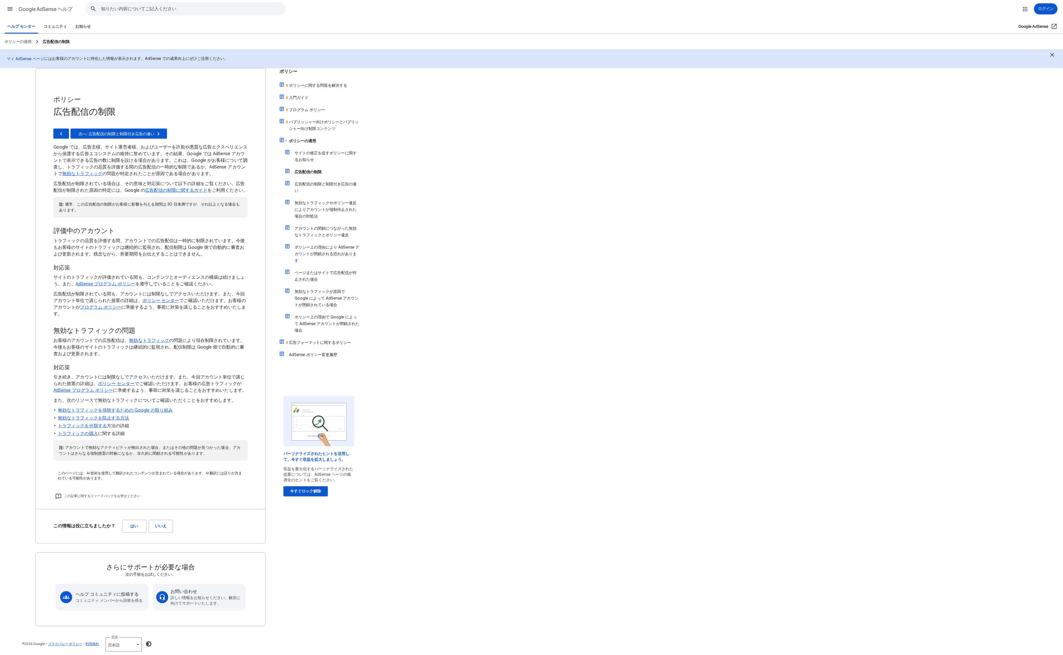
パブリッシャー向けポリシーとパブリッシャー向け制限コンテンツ (324, 125)
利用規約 (92, 644)
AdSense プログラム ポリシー (105, 284)
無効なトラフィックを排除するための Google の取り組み (115, 410)
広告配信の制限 (308, 171)
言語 (114, 637)
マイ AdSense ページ (25, 58)
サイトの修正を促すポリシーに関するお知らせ (326, 156)
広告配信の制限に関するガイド (176, 190)
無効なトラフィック (82, 173)
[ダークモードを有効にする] (148, 644)
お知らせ (83, 26)
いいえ (161, 526)
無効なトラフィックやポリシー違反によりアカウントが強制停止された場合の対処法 (326, 209)
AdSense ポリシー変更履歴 (313, 354)
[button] (10, 9)
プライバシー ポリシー (65, 644)
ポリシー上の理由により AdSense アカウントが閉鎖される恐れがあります (327, 254)
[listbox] (123, 644)
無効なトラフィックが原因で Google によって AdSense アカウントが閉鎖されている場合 (326, 298)
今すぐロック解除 (305, 491)
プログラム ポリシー (100, 307)
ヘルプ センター (21, 26)
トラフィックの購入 (78, 433)
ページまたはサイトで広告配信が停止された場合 (326, 276)
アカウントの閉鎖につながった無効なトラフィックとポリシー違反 (326, 231)
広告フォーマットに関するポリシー (320, 342)
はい (134, 526)
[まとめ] (1052, 55)
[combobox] (193, 8)
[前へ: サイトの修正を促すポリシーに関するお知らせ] (61, 134)
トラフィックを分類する (82, 426)
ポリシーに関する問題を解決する (318, 85)
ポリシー (288, 71)
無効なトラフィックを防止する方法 (93, 418)
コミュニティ (55, 26)
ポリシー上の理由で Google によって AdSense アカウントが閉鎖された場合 (327, 323)
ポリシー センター (161, 300)
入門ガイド (298, 97)
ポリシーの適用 (302, 140)
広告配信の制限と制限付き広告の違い (326, 187)
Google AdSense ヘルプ (46, 9)
